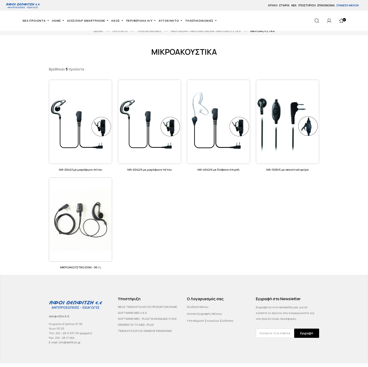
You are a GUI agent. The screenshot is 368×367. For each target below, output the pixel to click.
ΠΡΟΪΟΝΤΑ (120, 31)
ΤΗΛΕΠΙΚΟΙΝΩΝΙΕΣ (199, 20)
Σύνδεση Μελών (347, 5)
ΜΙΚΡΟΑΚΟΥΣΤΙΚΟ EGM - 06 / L (80, 267)
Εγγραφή (306, 333)
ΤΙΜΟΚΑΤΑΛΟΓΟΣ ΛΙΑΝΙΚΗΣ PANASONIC (145, 331)
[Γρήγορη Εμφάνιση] (109, 87)
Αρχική (273, 5)
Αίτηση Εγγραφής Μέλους (204, 314)
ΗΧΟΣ (116, 20)
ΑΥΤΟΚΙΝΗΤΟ (169, 20)
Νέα (294, 5)
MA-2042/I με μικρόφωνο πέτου (80, 170)
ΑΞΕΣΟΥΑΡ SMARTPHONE (86, 20)
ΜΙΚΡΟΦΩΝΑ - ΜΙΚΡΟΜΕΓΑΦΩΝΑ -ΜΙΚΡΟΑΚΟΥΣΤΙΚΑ (206, 31)
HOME (57, 20)
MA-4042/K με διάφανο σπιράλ (219, 170)
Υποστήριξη (307, 5)
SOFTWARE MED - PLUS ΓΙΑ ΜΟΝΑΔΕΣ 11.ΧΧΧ (147, 319)
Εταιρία (284, 5)
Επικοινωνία (326, 5)
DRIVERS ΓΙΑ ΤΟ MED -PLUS (136, 325)
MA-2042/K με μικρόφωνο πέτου (149, 170)
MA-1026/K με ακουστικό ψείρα (287, 170)
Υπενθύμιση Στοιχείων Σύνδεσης (210, 321)
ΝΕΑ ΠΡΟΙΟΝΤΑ (35, 20)
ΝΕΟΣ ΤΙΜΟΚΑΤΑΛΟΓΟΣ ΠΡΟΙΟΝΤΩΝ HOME (147, 307)
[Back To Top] (357, 356)
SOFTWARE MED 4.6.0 (132, 313)
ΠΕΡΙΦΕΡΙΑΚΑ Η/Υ (139, 20)
